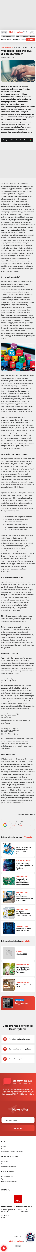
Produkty (16, 39)
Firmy (9, 39)
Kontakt (4, 1146)
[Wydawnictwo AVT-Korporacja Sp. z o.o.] (18, 1199)
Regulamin (4, 1161)
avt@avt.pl (5, 1215)
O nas (3, 1149)
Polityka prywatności (8, 1166)
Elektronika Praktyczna (9, 1181)
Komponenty (24, 36)
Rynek (3, 39)
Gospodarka (25, 39)
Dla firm (30, 39)
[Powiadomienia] (4, 1248)
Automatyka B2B (7, 1176)
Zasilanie (32, 36)
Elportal (3, 1179)
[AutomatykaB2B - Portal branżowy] (18, 1241)
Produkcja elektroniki (8, 36)
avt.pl (3, 1218)
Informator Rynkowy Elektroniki (12, 1152)
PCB (17, 36)
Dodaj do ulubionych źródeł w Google (16, 140)
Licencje (4, 1164)
